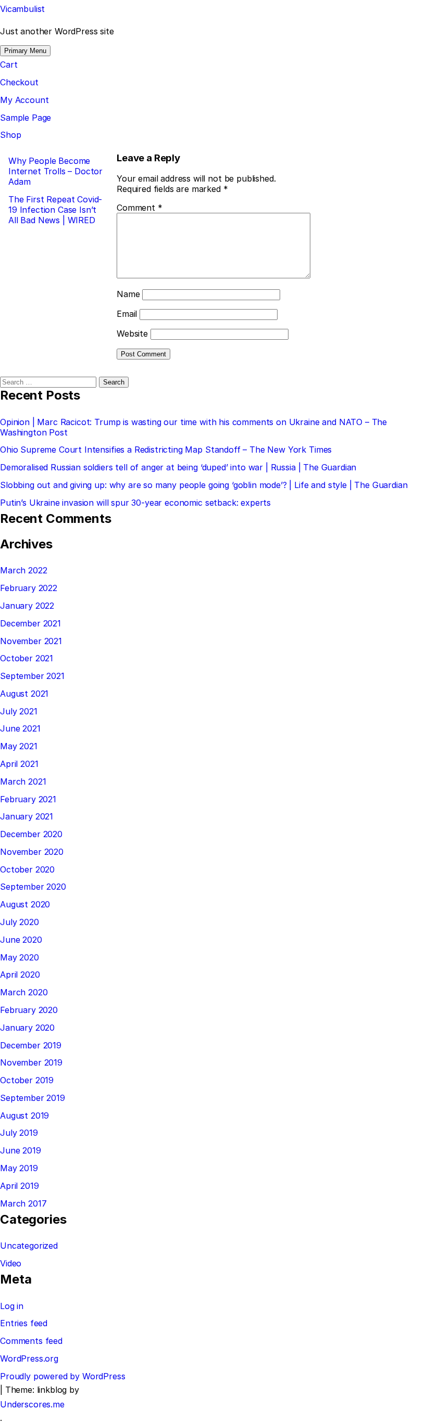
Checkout (19, 82)
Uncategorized (29, 1245)
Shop (10, 135)
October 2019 (27, 1080)
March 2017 (23, 1203)
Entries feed (23, 1323)
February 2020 (29, 1010)
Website (132, 333)
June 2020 (21, 939)
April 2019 (19, 1186)
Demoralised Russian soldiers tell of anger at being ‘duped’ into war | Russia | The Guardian (178, 467)
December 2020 (31, 834)
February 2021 (28, 799)
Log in (11, 1306)
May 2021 (18, 746)
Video (10, 1263)
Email (127, 314)
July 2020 (19, 922)
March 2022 (23, 570)
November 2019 (31, 1062)
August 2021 (24, 693)
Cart (8, 64)
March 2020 (23, 992)
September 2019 (32, 1098)
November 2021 (31, 641)
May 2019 (19, 1168)
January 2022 (27, 605)
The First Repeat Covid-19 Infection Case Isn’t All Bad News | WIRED (55, 209)
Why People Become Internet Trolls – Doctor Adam (55, 171)
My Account (24, 100)
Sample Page (25, 117)
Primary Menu (25, 51)
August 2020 (25, 904)
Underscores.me (32, 1404)
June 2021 (20, 728)
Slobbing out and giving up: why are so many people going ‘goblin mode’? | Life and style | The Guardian (204, 485)
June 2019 (20, 1150)
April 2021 (19, 764)
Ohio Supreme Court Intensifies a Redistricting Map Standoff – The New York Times (166, 449)
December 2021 (30, 623)
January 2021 (26, 816)
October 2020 (27, 869)
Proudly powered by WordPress (62, 1376)
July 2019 (19, 1132)
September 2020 (33, 886)
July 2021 (18, 711)
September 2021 (32, 676)
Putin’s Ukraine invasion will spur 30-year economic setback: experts (135, 502)
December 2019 (30, 1045)
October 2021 (26, 658)
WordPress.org (29, 1358)
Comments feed (31, 1341)
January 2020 (27, 1027)
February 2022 (28, 588)
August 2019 (24, 1115)
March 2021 (23, 781)
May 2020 (19, 957)
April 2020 (20, 974)
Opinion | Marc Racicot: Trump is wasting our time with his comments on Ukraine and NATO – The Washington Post (193, 427)
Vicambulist (22, 9)
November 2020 (32, 852)
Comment (139, 207)
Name (128, 294)
